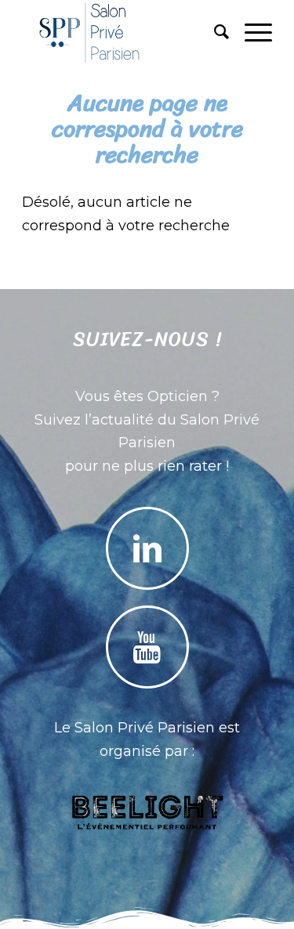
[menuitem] (213, 32)
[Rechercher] (213, 32)
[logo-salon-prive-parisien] (122, 32)
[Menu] (250, 32)
